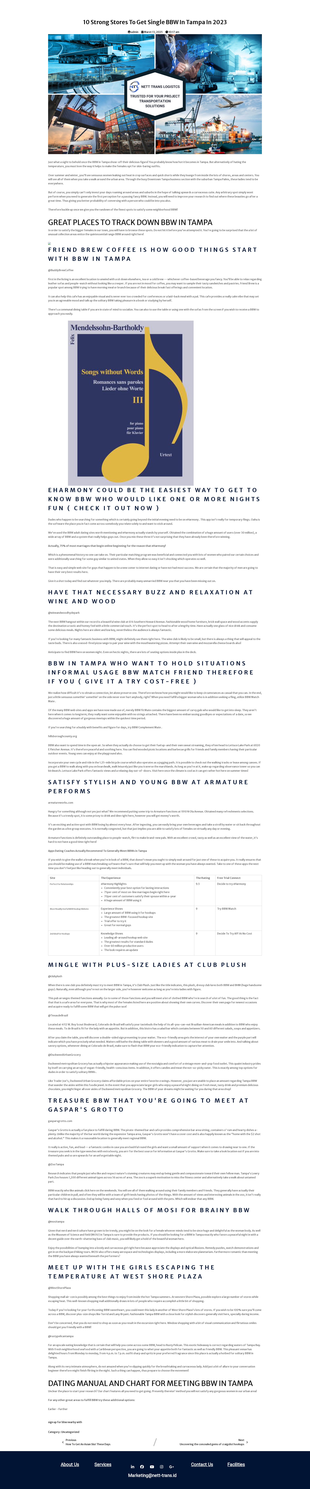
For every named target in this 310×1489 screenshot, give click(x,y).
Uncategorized (70, 1432)
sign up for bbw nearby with (65, 1422)
